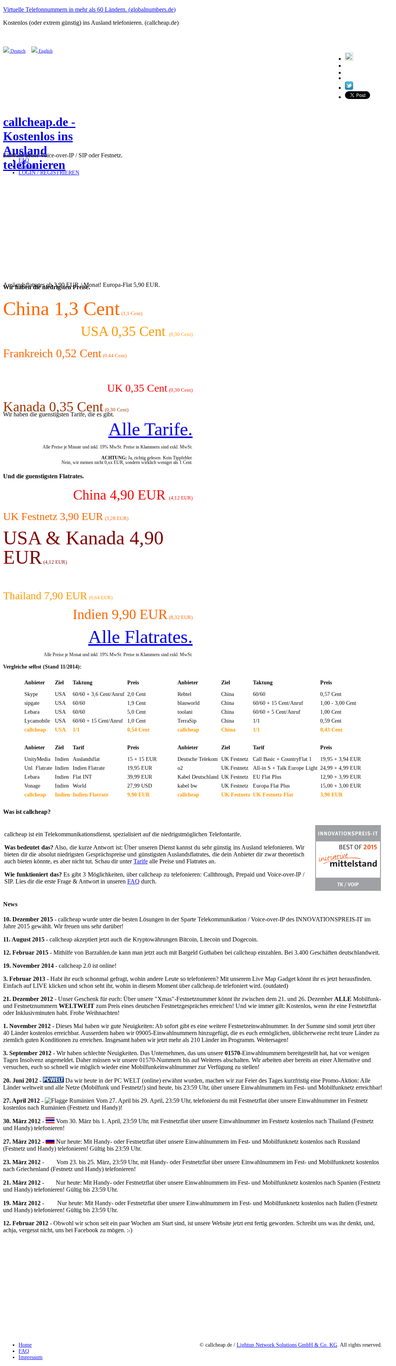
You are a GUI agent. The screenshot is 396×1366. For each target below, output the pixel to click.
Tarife (140, 861)
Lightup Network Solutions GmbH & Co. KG (287, 1345)
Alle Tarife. (150, 429)
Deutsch (17, 51)
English (45, 51)
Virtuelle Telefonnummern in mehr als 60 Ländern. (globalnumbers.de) (89, 9)
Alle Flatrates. (140, 636)
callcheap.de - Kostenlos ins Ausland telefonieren (39, 143)
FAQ (133, 881)
